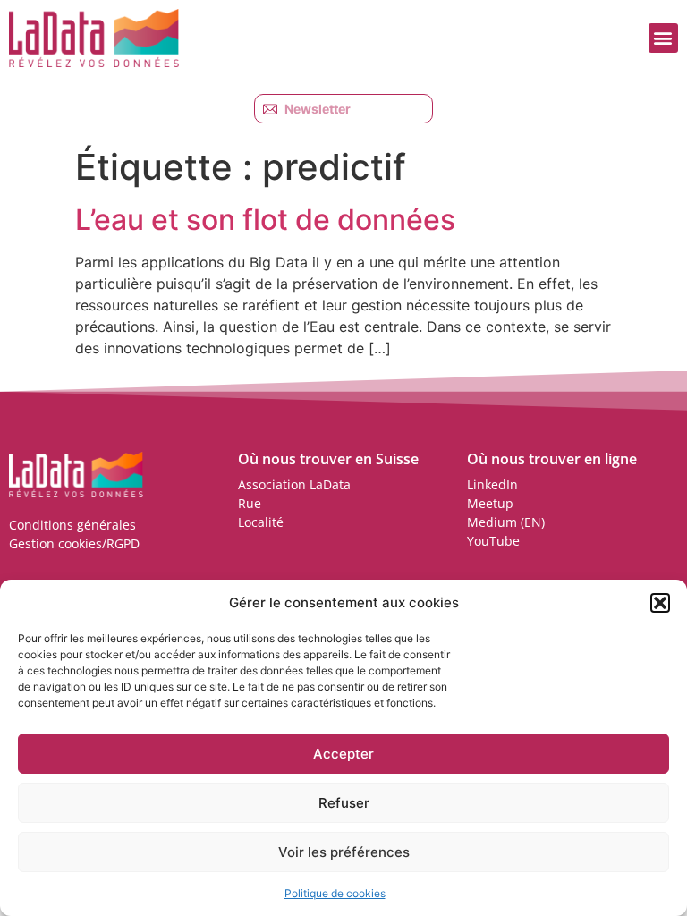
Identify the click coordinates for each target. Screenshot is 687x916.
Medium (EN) (506, 521)
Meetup (490, 503)
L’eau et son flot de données (265, 219)
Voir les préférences (344, 852)
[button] (660, 603)
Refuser (343, 802)
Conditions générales (72, 524)
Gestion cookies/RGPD (74, 543)
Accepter (343, 753)
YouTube (493, 540)
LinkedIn (492, 484)
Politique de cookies (335, 893)
